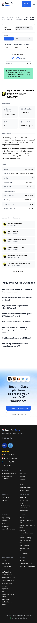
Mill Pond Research (8, 580)
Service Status (24, 490)
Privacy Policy (24, 497)
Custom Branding (25, 538)
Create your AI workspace (18, 408)
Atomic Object (6, 566)
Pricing (22, 482)
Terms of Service (25, 500)
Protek (4, 605)
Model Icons (24, 561)
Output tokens (18, 44)
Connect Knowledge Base (26, 534)
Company (23, 473)
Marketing (5, 520)
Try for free (26, 4)
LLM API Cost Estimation (27, 566)
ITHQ (3, 591)
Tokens (9, 39)
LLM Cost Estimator (10, 18)
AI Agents (23, 551)
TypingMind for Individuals (7, 477)
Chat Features (24, 545)
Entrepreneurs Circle (8, 578)
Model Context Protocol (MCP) (27, 526)
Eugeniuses (5, 589)
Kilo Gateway (19, 18)
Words (18, 39)
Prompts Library (25, 548)
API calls (26, 44)
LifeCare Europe (7, 602)
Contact (22, 479)
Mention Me (6, 564)
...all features (24, 554)
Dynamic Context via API (26, 521)
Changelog (5, 497)
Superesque (6, 599)
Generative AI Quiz (26, 564)
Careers (22, 476)
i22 (3, 569)
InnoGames (5, 561)
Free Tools (3, 18)
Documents (5, 500)
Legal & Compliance (8, 529)
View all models (17, 271)
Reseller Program (25, 487)
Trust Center (24, 511)
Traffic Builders (7, 572)
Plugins (22, 518)
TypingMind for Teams (9, 473)
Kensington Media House (8, 595)
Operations (5, 526)
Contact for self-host (18, 414)
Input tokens (7, 44)
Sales (3, 523)
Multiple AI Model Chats (25, 541)
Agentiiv (4, 586)
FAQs (21, 485)
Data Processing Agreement (25, 507)
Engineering (6, 518)
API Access (23, 530)
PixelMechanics (7, 575)
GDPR (21, 503)
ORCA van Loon (7, 583)
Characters (28, 39)
